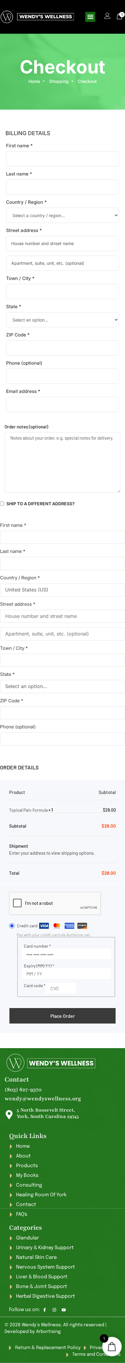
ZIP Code (18, 335)
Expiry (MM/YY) (39, 965)
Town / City (20, 278)
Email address (23, 391)
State (13, 306)
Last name (19, 174)
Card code (35, 985)
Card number (37, 946)
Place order (62, 1016)
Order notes (26, 426)
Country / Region (26, 202)
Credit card (27, 925)
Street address (24, 230)
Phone (24, 363)
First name (19, 145)
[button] (90, 17)
